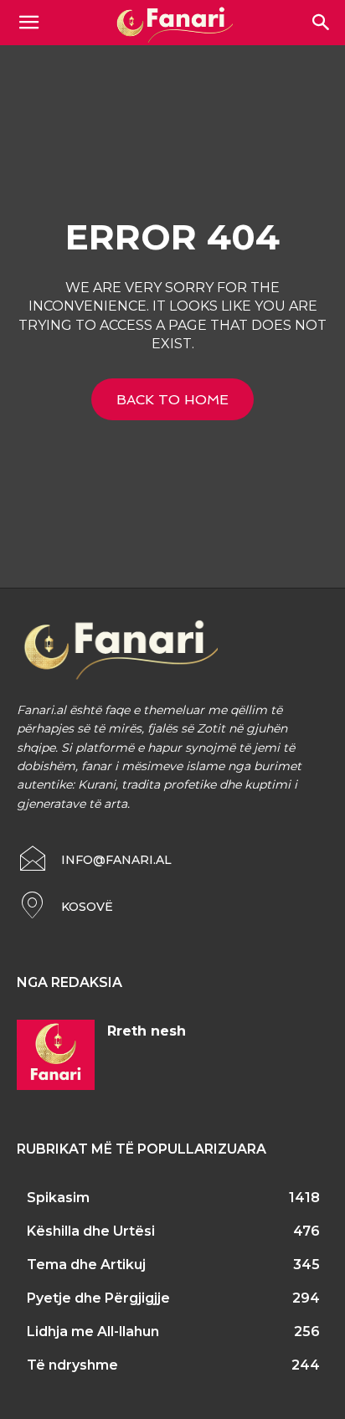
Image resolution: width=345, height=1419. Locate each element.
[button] (321, 22)
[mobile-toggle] (28, 22)
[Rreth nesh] (56, 1055)
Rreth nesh (146, 1031)
